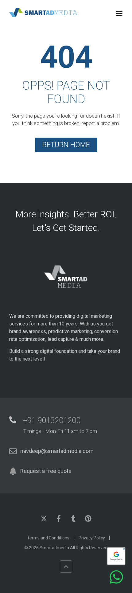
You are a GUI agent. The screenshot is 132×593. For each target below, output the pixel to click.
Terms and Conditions (48, 537)
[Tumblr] (73, 518)
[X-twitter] (44, 518)
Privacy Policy (92, 537)
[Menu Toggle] (119, 13)
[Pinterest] (88, 518)
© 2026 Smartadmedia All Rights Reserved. (66, 547)
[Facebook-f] (58, 518)
